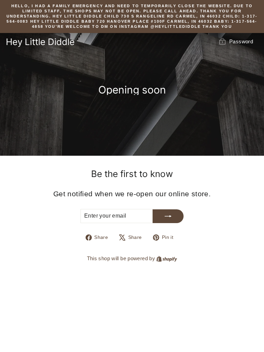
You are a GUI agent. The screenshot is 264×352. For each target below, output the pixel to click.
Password (241, 41)
